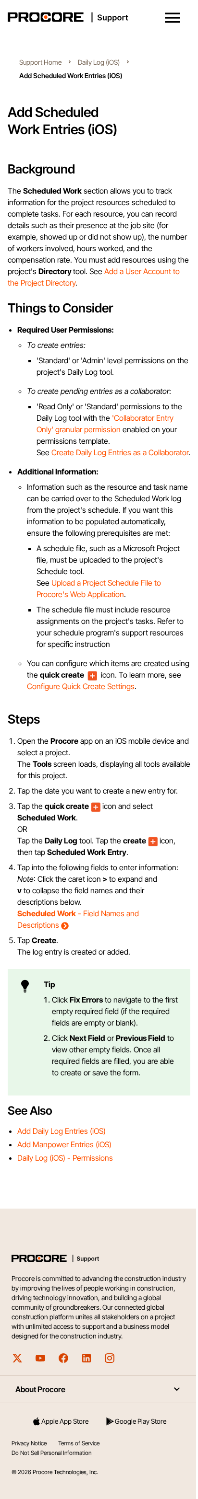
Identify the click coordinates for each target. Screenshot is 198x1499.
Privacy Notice (29, 1466)
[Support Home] (97, 17)
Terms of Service (78, 1466)
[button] (172, 18)
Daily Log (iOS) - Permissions (65, 1181)
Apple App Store (63, 1444)
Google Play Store (135, 1444)
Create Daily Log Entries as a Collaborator (119, 452)
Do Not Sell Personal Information (51, 1475)
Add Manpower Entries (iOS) (64, 1167)
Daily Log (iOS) (99, 62)
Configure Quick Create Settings (81, 686)
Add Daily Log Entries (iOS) (61, 1154)
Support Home (40, 62)
